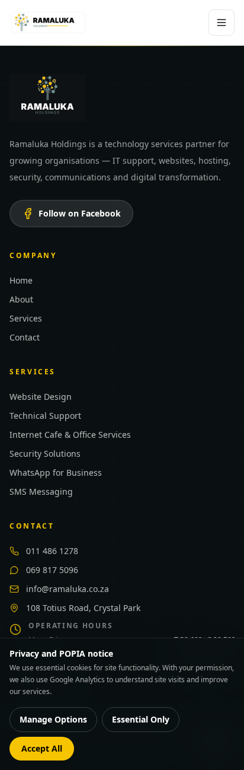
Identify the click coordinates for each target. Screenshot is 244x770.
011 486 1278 (52, 550)
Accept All (41, 748)
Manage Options (53, 719)
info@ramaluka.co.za (67, 588)
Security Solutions (45, 453)
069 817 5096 (52, 569)
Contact (24, 337)
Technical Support (45, 415)
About (21, 299)
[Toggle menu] (221, 22)
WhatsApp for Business (55, 472)
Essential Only (140, 719)
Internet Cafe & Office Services (70, 434)
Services (25, 318)
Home (21, 280)
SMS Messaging (41, 491)
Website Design (40, 396)
